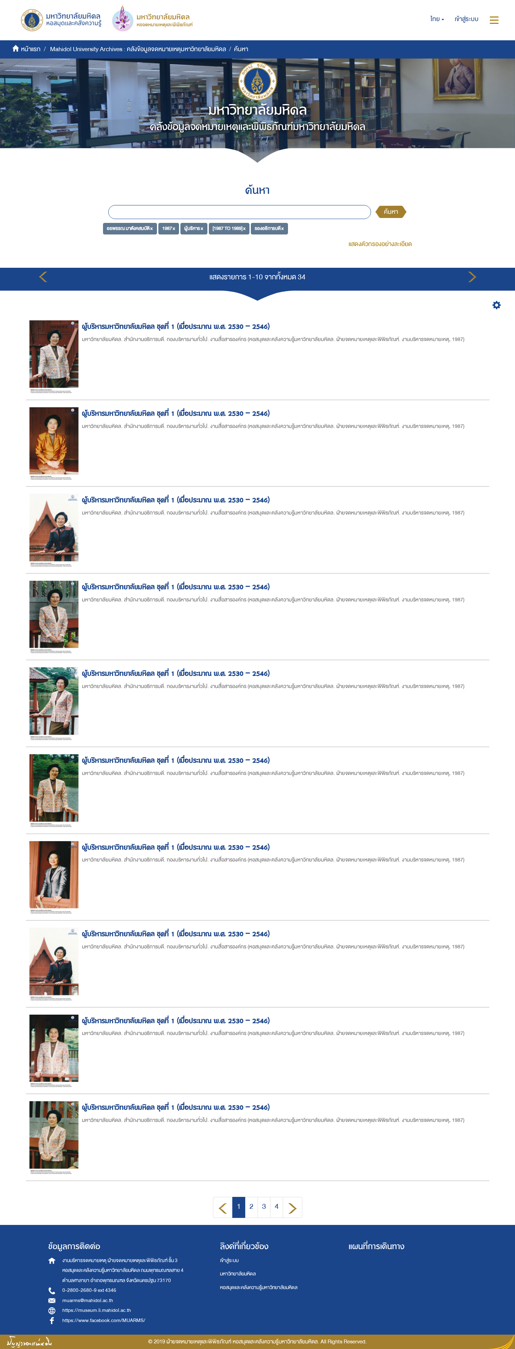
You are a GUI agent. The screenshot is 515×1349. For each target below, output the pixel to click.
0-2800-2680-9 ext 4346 (89, 1290)
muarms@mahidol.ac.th (87, 1300)
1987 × (168, 228)
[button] (437, 19)
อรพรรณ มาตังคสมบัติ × (130, 228)
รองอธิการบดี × (269, 228)
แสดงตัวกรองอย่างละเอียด (380, 244)
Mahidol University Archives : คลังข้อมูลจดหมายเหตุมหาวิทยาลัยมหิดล (138, 49)
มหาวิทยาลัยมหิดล (238, 1273)
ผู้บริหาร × (193, 228)
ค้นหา (391, 211)
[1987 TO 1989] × (229, 228)
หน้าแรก (31, 49)
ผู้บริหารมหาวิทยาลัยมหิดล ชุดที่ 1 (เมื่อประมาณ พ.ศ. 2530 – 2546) (176, 326)
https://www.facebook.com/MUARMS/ (103, 1320)
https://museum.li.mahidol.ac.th (96, 1310)
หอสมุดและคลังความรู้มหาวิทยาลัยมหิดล (258, 1287)
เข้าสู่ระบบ (229, 1260)
